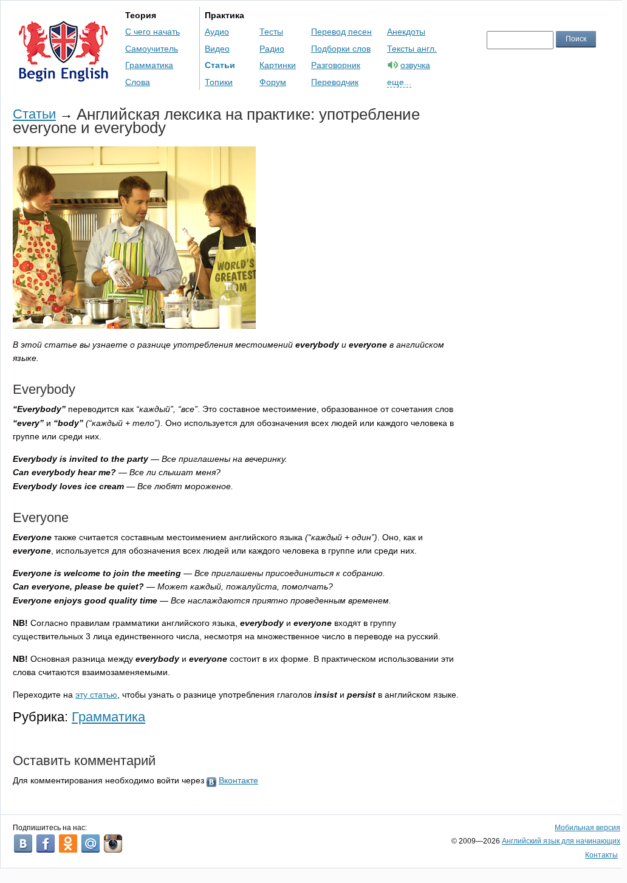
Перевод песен (341, 31)
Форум (272, 82)
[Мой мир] (90, 843)
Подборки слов (341, 48)
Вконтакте (238, 780)
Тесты (271, 31)
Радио (271, 48)
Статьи (220, 65)
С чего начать (152, 31)
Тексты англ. (412, 48)
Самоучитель (151, 48)
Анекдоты (406, 31)
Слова (137, 82)
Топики (219, 82)
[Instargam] (113, 843)
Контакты (601, 855)
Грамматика (149, 65)
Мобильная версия (587, 827)
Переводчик (334, 82)
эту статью (96, 694)
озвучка (415, 65)
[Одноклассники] (68, 843)
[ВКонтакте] (23, 843)
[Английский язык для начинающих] (63, 76)
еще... (399, 82)
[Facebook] (45, 843)
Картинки (277, 65)
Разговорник (335, 65)
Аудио (217, 31)
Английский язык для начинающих (561, 841)
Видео (217, 48)
